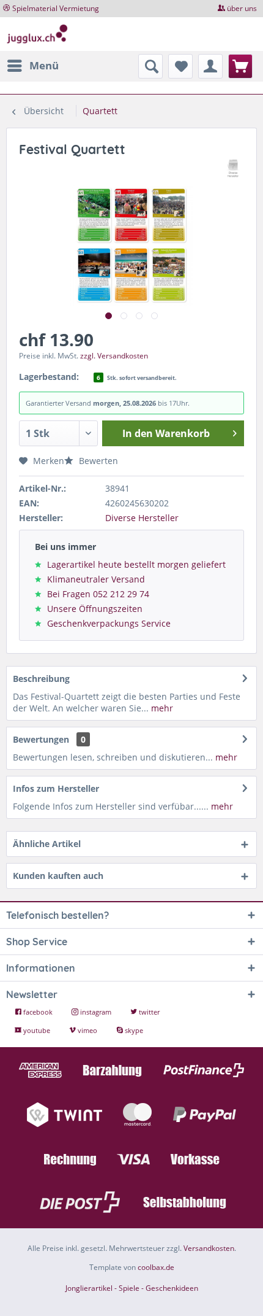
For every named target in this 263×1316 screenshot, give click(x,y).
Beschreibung (41, 678)
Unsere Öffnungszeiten (95, 608)
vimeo (87, 1030)
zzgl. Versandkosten (114, 355)
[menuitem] (32, 65)
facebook (37, 1011)
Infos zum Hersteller (56, 788)
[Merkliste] (180, 66)
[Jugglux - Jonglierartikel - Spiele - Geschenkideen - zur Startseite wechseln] (37, 34)
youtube (36, 1030)
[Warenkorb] (240, 66)
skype (133, 1030)
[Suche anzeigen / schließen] (150, 66)
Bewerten (97, 460)
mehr (161, 708)
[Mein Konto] (210, 66)
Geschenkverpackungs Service (109, 623)
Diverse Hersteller (142, 518)
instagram (95, 1011)
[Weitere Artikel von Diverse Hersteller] (233, 168)
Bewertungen (41, 739)
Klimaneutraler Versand (96, 579)
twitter (148, 1011)
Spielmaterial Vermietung (55, 8)
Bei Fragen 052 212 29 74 (98, 594)
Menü (44, 65)
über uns (242, 8)
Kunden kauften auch (58, 875)
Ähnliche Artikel (47, 844)
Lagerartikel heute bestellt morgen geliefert (136, 564)
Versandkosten (208, 1248)
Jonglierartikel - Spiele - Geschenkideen (131, 1288)
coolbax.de (156, 1267)
